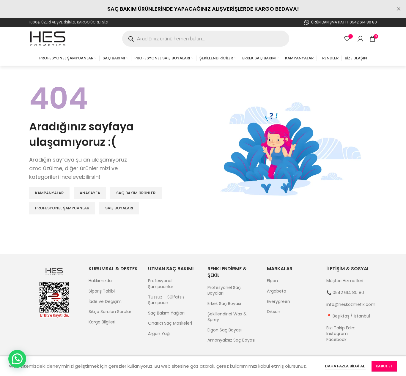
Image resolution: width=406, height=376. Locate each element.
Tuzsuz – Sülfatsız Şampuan (166, 300)
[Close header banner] (398, 9)
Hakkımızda (100, 281)
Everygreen (278, 301)
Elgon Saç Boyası (224, 330)
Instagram (337, 333)
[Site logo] (48, 38)
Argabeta (276, 291)
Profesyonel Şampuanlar (160, 284)
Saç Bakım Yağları (166, 313)
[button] (17, 359)
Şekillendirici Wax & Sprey (227, 317)
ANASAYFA (90, 193)
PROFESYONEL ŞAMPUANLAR (62, 208)
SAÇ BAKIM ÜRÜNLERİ (136, 193)
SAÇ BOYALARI (119, 208)
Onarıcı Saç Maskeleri (170, 323)
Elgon (272, 281)
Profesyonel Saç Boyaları (224, 290)
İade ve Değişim (105, 301)
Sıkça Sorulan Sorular (110, 312)
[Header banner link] (194, 9)
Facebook (336, 339)
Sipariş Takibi (102, 291)
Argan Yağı (159, 333)
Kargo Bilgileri (102, 322)
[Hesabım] (360, 39)
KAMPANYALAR (49, 193)
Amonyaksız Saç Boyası (231, 340)
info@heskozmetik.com (350, 304)
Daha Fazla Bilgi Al (345, 366)
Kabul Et (384, 366)
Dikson (273, 312)
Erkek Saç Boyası (224, 304)
